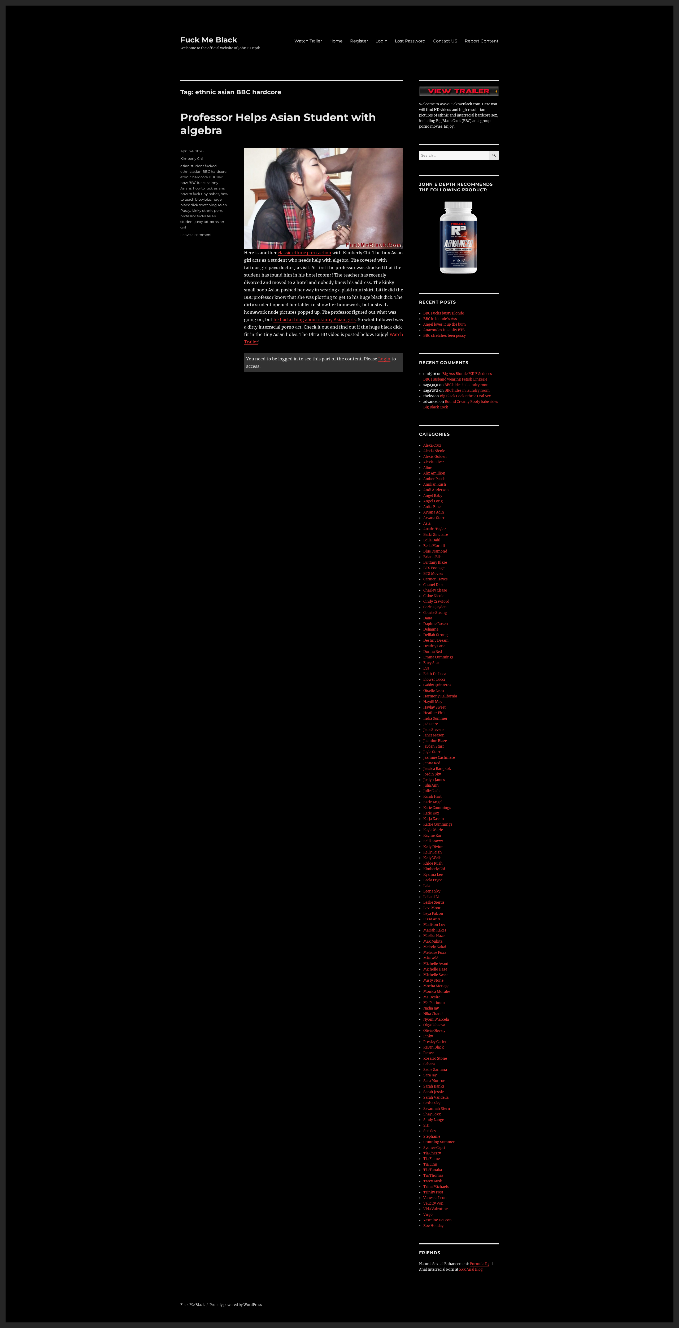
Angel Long (433, 501)
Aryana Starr (434, 518)
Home (336, 41)
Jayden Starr (433, 746)
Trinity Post (433, 1192)
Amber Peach (434, 479)
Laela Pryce (432, 880)
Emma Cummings (438, 657)
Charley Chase (435, 590)
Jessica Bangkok (437, 768)
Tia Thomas (433, 1175)
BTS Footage (434, 568)
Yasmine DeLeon (437, 1220)
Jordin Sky (432, 774)
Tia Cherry (432, 1153)
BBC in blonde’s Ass (440, 319)
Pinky (428, 1036)
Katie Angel (432, 802)
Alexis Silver (433, 462)
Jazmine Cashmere (439, 757)
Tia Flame (431, 1159)
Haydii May (432, 702)
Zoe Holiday (433, 1225)
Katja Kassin (433, 819)
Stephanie (431, 1136)
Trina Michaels (436, 1186)
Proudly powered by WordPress (236, 1305)
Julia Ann (431, 785)
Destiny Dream (436, 640)
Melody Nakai (434, 947)
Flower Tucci (434, 679)
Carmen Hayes (435, 579)
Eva (426, 668)
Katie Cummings (437, 807)
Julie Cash (431, 791)
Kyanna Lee (433, 874)
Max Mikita (432, 941)
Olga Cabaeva (434, 1025)
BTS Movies (433, 573)
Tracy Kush (432, 1181)
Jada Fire (430, 724)
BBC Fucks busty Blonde (443, 313)
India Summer (435, 718)
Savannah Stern (436, 1108)
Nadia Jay (431, 1008)
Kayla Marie (433, 830)
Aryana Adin (433, 512)
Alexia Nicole (434, 451)
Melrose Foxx (434, 952)
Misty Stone (433, 980)
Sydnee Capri (434, 1147)
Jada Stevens (434, 729)
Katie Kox (431, 813)
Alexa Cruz (432, 445)
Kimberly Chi (191, 158)
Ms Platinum (434, 1003)
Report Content (482, 41)
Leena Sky (431, 891)
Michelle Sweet (436, 975)
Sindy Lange (433, 1120)
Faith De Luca (434, 674)
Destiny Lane (434, 646)
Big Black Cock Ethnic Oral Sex (465, 396)
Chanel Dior (433, 585)
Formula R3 (479, 1264)
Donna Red (432, 651)
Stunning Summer (439, 1142)
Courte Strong (435, 612)
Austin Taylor (434, 529)
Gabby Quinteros (437, 685)
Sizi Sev (429, 1131)
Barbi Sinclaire (435, 534)
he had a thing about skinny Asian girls (314, 319)
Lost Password (410, 41)
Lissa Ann (431, 919)
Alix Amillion (434, 473)
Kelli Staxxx (433, 841)
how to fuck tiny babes (199, 194)
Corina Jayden (435, 607)
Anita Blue (432, 507)
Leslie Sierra (433, 902)
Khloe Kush (433, 863)
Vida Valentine (435, 1209)
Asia (426, 523)
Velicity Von (433, 1203)
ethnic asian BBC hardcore (203, 171)
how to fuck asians (209, 188)
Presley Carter (435, 1042)
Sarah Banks (434, 1086)
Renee (428, 1053)
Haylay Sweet (434, 707)
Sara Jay (430, 1075)
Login (382, 41)
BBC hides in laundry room (467, 385)
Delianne (430, 629)
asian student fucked (198, 166)
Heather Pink (434, 713)
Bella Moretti (434, 546)
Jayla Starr (432, 752)
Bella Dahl (431, 540)
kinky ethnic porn (207, 210)
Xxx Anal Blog (471, 1269)
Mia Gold (430, 958)
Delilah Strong (435, 635)
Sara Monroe (434, 1081)
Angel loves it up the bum (444, 324)
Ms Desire (431, 997)
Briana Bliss (433, 557)
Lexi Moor (432, 908)
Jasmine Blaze (435, 741)
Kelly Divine (433, 846)
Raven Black (433, 1047)
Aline (427, 467)
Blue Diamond (435, 551)
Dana (427, 618)
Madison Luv (434, 924)
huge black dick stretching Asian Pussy (203, 205)
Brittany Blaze (435, 562)
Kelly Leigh (432, 852)
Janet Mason (434, 735)
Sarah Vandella (436, 1097)
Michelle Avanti (436, 963)
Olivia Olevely (434, 1030)
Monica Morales (437, 991)
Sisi (426, 1125)
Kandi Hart (432, 796)
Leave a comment (196, 234)
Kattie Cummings (437, 824)
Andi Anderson (436, 490)
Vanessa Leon (435, 1198)
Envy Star (431, 663)
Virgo (428, 1214)
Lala (426, 885)
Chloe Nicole (433, 596)
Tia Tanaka (432, 1170)
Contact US (445, 41)
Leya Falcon (433, 913)
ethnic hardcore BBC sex (201, 177)
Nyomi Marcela (436, 1019)
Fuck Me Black (208, 39)
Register (359, 41)
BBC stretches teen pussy (444, 335)
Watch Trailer (308, 41)
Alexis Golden (435, 456)
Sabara (429, 1064)
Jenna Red (431, 763)
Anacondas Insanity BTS (444, 330)
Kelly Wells (432, 858)
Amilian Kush (434, 484)
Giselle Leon (433, 690)
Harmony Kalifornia (440, 696)
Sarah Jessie (433, 1092)
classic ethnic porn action (304, 252)
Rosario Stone (435, 1058)
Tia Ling (430, 1164)
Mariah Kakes (434, 930)
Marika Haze (434, 936)
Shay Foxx (432, 1114)
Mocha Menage (436, 986)
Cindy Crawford (436, 601)
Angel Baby (432, 495)
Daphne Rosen (435, 624)
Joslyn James (434, 780)
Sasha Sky (431, 1103)
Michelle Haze (435, 969)
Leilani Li (431, 897)
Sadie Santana (435, 1069)
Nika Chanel (433, 1014)
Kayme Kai (432, 835)
